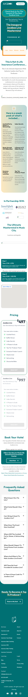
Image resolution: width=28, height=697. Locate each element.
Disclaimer (19, 667)
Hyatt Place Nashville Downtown (11, 473)
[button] (14, 370)
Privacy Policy (20, 663)
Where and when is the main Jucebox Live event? (13, 557)
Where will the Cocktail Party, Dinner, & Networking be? (14, 536)
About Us (19, 631)
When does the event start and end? (11, 526)
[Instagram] (20, 693)
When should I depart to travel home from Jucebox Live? (13, 547)
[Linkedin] (12, 693)
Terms (18, 660)
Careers (19, 638)
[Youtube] (8, 693)
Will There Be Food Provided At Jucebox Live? (13, 566)
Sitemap (14, 689)
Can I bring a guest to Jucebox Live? (12, 517)
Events (18, 634)
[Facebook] (16, 693)
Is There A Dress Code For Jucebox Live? (13, 575)
